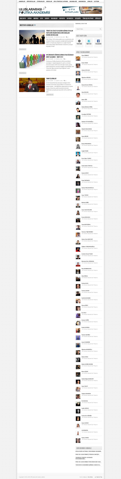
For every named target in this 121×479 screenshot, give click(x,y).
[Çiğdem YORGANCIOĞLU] (78, 251)
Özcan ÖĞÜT (85, 305)
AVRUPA (47, 18)
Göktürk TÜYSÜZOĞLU (87, 121)
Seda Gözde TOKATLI (87, 165)
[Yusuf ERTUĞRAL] (78, 229)
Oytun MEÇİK (85, 136)
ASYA (41, 18)
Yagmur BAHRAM (86, 393)
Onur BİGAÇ (85, 276)
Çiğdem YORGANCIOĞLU (88, 246)
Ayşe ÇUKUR (85, 423)
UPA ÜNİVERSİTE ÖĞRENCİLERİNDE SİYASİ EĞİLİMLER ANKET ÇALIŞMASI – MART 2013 (59, 56)
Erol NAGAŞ (85, 401)
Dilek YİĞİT (84, 99)
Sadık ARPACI (85, 408)
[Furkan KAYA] (78, 288)
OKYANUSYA (70, 18)
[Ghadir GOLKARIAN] (78, 134)
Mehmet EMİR (85, 202)
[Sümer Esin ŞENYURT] (78, 244)
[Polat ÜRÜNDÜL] (78, 185)
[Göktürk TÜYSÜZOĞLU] (78, 126)
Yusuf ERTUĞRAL (86, 224)
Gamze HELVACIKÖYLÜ (88, 187)
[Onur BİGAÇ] (78, 281)
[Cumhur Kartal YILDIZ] (78, 259)
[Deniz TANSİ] (78, 68)
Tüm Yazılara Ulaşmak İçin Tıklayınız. (90, 57)
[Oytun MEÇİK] (78, 141)
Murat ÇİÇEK (85, 371)
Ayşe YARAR (85, 195)
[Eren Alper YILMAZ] (78, 163)
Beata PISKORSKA (86, 143)
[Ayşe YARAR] (78, 200)
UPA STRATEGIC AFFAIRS (61, 1)
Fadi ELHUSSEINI (86, 298)
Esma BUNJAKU (86, 217)
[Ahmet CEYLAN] (78, 75)
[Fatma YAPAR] (78, 442)
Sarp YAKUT (85, 386)
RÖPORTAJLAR (31, 1)
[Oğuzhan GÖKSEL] (78, 82)
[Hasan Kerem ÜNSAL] (78, 90)
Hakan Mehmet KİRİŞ (87, 107)
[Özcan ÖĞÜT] (78, 310)
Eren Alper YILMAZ (86, 158)
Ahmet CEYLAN (86, 70)
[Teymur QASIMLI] (78, 339)
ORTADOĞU (78, 18)
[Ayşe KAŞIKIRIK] (78, 347)
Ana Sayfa (23, 18)
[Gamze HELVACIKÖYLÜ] (78, 192)
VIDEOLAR (49, 1)
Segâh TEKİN (85, 151)
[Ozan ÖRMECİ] (78, 60)
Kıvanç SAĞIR (85, 320)
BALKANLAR (54, 18)
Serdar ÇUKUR (85, 290)
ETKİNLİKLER (40, 1)
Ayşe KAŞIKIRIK (86, 342)
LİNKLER (89, 1)
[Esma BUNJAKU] (78, 222)
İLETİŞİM (96, 1)
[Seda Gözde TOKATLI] (78, 170)
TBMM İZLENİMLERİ (51, 79)
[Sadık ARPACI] (78, 413)
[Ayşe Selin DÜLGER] (78, 215)
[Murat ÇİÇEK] (78, 376)
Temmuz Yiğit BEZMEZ (87, 232)
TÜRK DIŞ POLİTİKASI (88, 18)
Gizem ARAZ (85, 357)
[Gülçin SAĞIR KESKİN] (78, 369)
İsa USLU (84, 312)
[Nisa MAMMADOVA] (78, 273)
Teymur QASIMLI (86, 334)
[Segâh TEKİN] (78, 156)
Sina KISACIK (85, 92)
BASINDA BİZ (73, 1)
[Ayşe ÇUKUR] (78, 428)
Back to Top (99, 477)
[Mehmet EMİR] (78, 207)
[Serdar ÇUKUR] (78, 295)
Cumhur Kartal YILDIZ (87, 254)
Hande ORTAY (85, 173)
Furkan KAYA (85, 283)
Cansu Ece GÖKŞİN (87, 415)
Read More (23, 49)
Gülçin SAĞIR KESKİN (87, 364)
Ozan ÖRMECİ (85, 55)
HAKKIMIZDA (82, 1)
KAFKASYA (62, 18)
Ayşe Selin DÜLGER (87, 209)
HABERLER (22, 1)
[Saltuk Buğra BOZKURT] (78, 384)
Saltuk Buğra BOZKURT (88, 379)
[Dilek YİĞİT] (78, 104)
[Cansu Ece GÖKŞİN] (78, 420)
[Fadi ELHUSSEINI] (78, 303)
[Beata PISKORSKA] (78, 148)
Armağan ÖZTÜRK (86, 114)
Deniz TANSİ (85, 62)
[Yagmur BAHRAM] (78, 398)
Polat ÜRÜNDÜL (86, 180)
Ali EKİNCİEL (85, 430)
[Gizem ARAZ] (78, 362)
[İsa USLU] (78, 317)
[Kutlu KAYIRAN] (78, 332)
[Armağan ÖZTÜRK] (78, 119)
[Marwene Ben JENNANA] (78, 266)
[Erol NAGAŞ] (78, 406)
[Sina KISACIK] (78, 97)
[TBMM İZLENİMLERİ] (32, 92)
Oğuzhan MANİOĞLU (87, 349)
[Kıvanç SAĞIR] (78, 325)
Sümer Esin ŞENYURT (87, 239)
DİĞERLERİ (98, 18)
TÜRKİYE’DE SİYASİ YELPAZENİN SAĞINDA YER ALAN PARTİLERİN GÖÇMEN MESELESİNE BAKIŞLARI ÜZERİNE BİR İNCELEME (59, 33)
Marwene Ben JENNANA (88, 261)
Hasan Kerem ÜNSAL (87, 85)
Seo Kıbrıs (90, 477)
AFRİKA (30, 18)
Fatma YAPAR (85, 437)
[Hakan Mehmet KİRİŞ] (78, 112)
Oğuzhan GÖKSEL (86, 77)
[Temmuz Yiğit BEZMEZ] (78, 237)
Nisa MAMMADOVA (86, 268)
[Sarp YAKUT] (78, 391)
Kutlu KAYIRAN (85, 327)
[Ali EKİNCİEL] (78, 435)
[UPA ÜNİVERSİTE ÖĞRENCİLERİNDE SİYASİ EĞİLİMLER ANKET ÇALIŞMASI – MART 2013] (32, 69)
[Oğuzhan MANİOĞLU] (78, 354)
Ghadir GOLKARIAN (87, 129)
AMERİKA (35, 18)
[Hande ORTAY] (78, 178)
